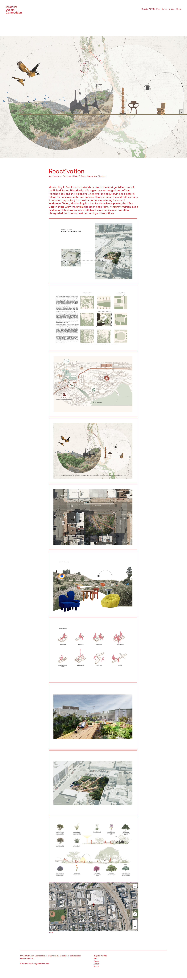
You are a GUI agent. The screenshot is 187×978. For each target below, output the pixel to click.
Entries (172, 9)
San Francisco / (56, 176)
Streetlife (63, 956)
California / (68, 176)
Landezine (28, 958)
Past (158, 9)
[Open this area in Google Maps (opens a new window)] (52, 929)
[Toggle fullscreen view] (135, 886)
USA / (76, 176)
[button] (93, 905)
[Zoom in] (135, 922)
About (178, 9)
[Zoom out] (135, 926)
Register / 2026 (148, 9)
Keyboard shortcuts (100, 930)
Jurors (164, 9)
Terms (136, 930)
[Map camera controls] (135, 914)
